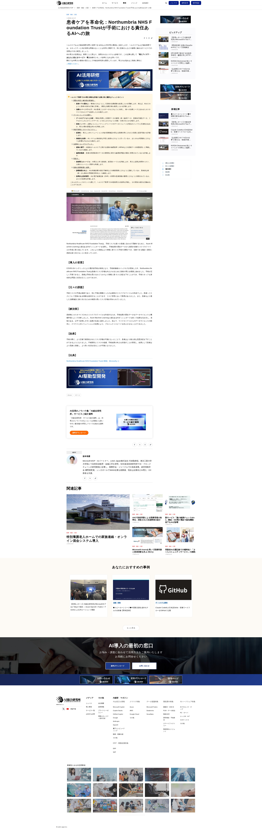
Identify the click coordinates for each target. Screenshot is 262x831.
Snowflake (150, 714)
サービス (115, 3)
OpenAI (115, 725)
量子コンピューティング (119, 729)
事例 (124, 3)
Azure (132, 707)
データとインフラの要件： (82, 115)
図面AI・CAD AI (168, 707)
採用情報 (101, 707)
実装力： (76, 158)
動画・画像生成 (118, 734)
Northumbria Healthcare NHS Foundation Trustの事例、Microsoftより (93, 361)
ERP (114, 748)
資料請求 (185, 3)
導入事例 (89, 707)
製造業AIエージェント (169, 730)
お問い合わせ (144, 666)
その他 (115, 738)
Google (115, 718)
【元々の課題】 (170, 166)
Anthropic (116, 721)
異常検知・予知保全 (169, 719)
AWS (131, 710)
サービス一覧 (90, 710)
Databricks (150, 710)
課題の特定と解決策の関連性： (84, 100)
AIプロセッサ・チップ (186, 708)
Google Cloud (134, 714)
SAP (114, 752)
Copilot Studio (118, 710)
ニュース (89, 703)
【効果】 (167, 172)
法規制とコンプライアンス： (83, 144)
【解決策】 (168, 169)
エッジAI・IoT (185, 716)
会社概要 (101, 703)
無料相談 (196, 3)
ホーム (104, 3)
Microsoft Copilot (118, 707)
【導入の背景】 (170, 163)
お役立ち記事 (90, 714)
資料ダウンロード (118, 666)
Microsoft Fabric (152, 707)
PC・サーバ (184, 712)
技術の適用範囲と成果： (82, 167)
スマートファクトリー (169, 724)
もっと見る (131, 628)
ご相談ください (72, 64)
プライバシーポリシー (103, 711)
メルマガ (173, 3)
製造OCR (166, 714)
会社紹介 (145, 3)
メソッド (134, 3)
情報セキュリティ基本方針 (103, 717)
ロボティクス (184, 720)
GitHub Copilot (118, 714)
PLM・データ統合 (169, 710)
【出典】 (167, 175)
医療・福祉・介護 (72, 14)
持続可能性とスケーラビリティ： (85, 129)
